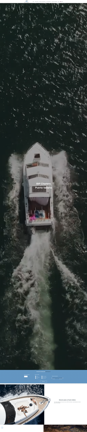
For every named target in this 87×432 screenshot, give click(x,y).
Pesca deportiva (48, 1)
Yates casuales (44, 376)
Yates (33, 1)
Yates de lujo (36, 1)
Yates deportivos (45, 377)
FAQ (58, 1)
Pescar (37, 378)
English (62, 1)
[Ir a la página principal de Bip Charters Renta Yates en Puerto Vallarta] (27, 1)
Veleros (37, 376)
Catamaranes (37, 377)
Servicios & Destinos (54, 1)
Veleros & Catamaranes (42, 1)
